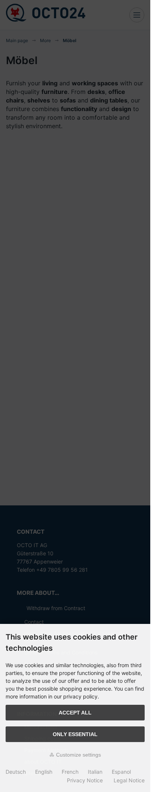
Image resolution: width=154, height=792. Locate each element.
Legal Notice (129, 780)
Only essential (75, 734)
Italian (95, 772)
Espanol (121, 772)
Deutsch (16, 772)
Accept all (75, 713)
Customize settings (78, 755)
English (43, 772)
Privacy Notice (85, 780)
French (70, 772)
